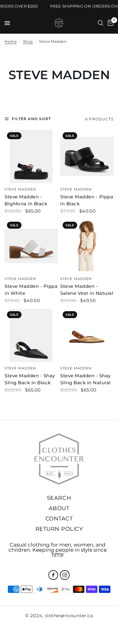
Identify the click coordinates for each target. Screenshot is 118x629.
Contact (59, 518)
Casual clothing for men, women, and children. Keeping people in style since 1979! (57, 550)
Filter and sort (31, 118)
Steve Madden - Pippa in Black (86, 200)
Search (59, 498)
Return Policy (59, 529)
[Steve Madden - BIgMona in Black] (31, 156)
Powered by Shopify (87, 576)
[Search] (101, 23)
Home (11, 41)
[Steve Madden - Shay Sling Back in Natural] (86, 335)
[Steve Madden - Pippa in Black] (86, 156)
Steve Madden (20, 189)
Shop (28, 41)
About (59, 508)
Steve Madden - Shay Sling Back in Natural (85, 379)
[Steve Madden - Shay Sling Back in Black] (31, 335)
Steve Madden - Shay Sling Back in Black (30, 379)
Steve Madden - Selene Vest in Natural (86, 289)
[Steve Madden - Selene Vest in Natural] (86, 246)
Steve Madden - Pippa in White (31, 289)
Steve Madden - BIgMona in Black (26, 200)
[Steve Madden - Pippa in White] (31, 246)
